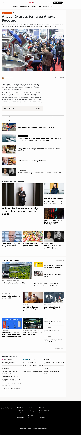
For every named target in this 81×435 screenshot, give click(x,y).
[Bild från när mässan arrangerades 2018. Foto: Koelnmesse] (33, 50)
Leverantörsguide (48, 6)
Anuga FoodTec (7, 13)
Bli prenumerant (20, 410)
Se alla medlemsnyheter (58, 348)
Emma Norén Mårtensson (12, 77)
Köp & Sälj (33, 6)
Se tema (38, 108)
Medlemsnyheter (24, 6)
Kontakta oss (42, 412)
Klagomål (30, 417)
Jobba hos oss (42, 415)
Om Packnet (42, 417)
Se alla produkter (20, 417)
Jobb (39, 6)
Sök (3, 2)
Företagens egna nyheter (10, 260)
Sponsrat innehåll (32, 420)
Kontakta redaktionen (44, 410)
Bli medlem (19, 412)
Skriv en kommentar (58, 117)
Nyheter (15, 6)
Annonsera (19, 415)
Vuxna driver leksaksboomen (30, 362)
